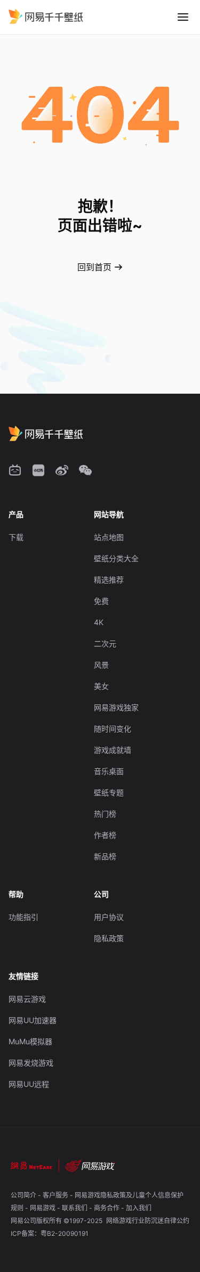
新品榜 (105, 856)
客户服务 (56, 1195)
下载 (16, 537)
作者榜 (105, 834)
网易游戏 (43, 1208)
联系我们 (75, 1208)
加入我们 (138, 1208)
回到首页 (94, 267)
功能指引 (23, 916)
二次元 (105, 643)
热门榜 (105, 813)
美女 (101, 686)
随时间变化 (112, 728)
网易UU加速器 (33, 1020)
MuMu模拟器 (30, 1041)
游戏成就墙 (112, 749)
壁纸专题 (109, 792)
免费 (101, 600)
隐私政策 (109, 938)
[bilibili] (15, 470)
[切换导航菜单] (182, 17)
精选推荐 (109, 579)
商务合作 (107, 1208)
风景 (101, 664)
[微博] (61, 470)
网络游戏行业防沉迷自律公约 (147, 1221)
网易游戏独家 (116, 707)
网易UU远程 (29, 1083)
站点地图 (109, 537)
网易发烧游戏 (31, 1062)
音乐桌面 (109, 771)
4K (98, 622)
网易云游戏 (27, 998)
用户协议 (109, 916)
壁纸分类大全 (116, 558)
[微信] (85, 470)
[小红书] (38, 470)
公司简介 (24, 1195)
